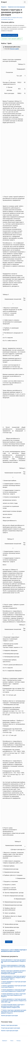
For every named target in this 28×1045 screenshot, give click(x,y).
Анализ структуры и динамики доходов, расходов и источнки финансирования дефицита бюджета (13, 1011)
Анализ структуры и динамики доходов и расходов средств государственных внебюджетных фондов (13, 972)
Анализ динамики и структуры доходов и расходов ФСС (13, 982)
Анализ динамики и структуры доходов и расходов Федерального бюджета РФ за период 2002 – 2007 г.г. (13, 977)
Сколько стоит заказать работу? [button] (12, 38)
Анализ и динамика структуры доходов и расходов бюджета (13, 986)
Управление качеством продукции (16, 6)
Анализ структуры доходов (9, 1025)
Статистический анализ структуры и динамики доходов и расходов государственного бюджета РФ (12, 1006)
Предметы (3, 6)
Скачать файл (14, 49)
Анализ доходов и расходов (9, 1015)
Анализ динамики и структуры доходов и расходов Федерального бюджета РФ (13, 990)
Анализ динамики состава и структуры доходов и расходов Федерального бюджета (13, 995)
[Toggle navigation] (25, 2)
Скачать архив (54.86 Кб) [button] (9, 35)
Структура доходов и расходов (10, 1028)
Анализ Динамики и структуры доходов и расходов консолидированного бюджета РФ (13, 961)
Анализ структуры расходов (9, 1030)
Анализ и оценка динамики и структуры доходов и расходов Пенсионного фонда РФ (13, 966)
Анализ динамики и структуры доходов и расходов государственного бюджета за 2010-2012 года (13, 1000)
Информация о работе (14, 950)
